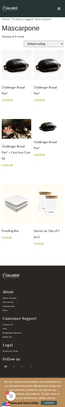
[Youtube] (6, 366)
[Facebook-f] (22, 366)
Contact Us (8, 325)
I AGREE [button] (49, 402)
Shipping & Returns (12, 333)
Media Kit (7, 337)
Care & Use (8, 302)
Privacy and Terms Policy (23, 402)
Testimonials (9, 306)
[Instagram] (31, 366)
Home (5, 19)
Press (5, 311)
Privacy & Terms (10, 351)
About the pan (10, 298)
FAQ (5, 329)
